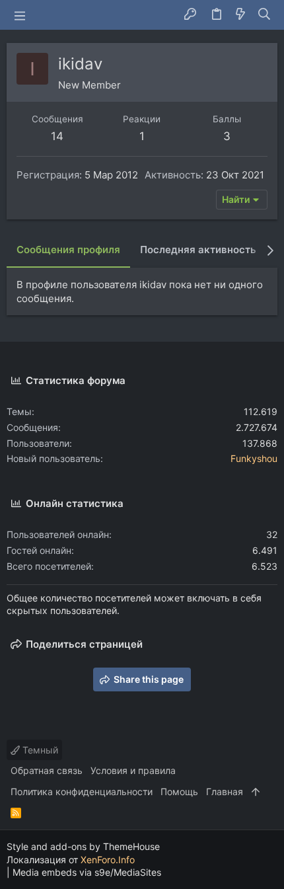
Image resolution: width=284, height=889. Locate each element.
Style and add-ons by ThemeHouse (83, 846)
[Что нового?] (240, 14)
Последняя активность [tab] (198, 249)
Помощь (179, 791)
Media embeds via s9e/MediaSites (87, 872)
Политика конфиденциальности (82, 791)
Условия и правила (133, 770)
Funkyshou (254, 458)
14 (57, 136)
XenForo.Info (108, 859)
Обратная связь (47, 770)
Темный (39, 749)
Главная (224, 791)
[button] (20, 15)
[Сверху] (255, 791)
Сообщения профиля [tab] (68, 249)
